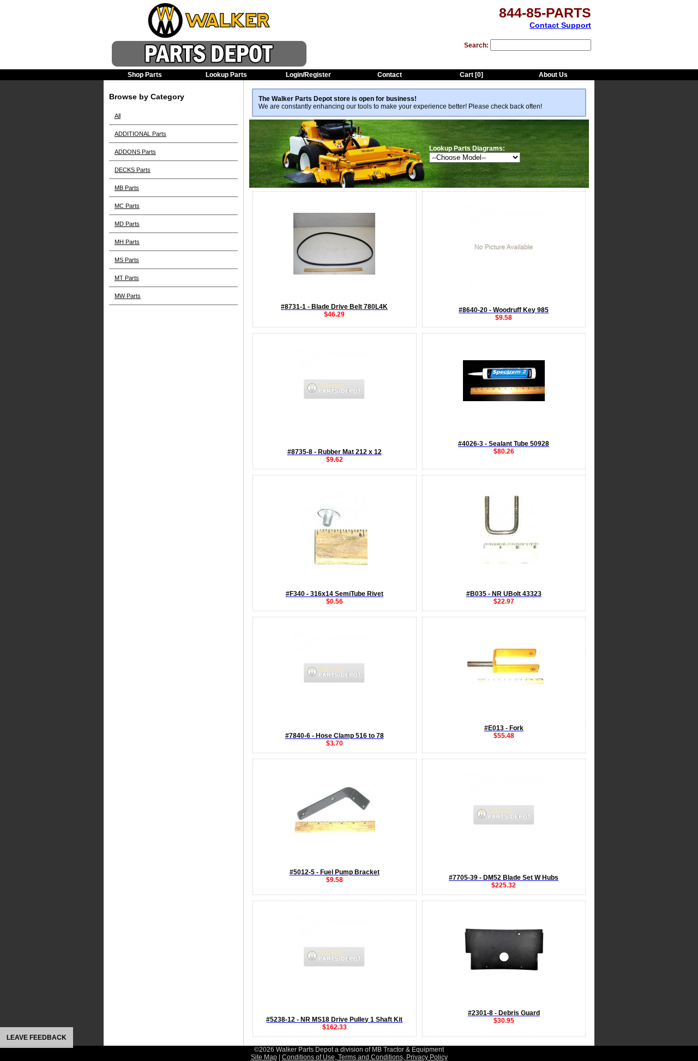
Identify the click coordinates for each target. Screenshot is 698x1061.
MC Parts (127, 205)
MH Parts (127, 242)
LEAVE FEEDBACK (37, 1037)
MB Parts (127, 187)
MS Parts (127, 260)
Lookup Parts (226, 75)
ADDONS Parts (135, 151)
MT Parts (127, 278)
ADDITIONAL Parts (140, 133)
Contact (389, 75)
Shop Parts (145, 75)
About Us (553, 75)
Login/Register (308, 75)
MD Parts (127, 223)
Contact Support (560, 25)
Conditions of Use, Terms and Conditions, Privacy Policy (365, 1057)
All (118, 115)
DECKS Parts (133, 169)
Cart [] (471, 75)
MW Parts (128, 296)
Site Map (264, 1057)
